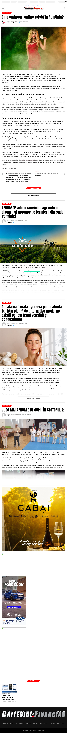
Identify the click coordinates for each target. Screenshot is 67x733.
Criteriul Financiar (13, 23)
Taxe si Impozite (43, 723)
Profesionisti (60, 723)
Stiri (16, 723)
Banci (11, 723)
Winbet (39, 121)
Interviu (35, 723)
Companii (21, 723)
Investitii (28, 723)
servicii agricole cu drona (32, 271)
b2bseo (10, 222)
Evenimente (52, 723)
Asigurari (5, 723)
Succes (10, 416)
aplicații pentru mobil (28, 160)
